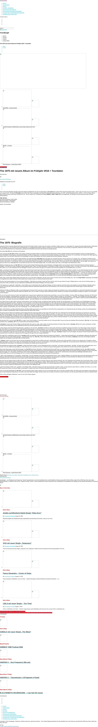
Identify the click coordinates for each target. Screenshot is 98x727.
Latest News (6, 5)
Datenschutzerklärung (9, 712)
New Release (32, 475)
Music (15, 475)
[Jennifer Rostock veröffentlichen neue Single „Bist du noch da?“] (21, 125)
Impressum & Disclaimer (9, 9)
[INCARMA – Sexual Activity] (21, 106)
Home (4, 3)
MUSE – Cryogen (7, 145)
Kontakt (5, 711)
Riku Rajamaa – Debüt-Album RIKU (12, 164)
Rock (37, 475)
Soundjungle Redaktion (5, 179)
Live (13, 475)
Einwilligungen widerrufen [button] (10, 14)
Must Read (20, 475)
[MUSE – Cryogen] (21, 144)
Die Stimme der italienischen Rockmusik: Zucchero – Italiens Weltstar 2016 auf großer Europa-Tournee (26, 612)
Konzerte (9, 475)
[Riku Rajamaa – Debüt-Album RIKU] (21, 163)
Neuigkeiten (26, 475)
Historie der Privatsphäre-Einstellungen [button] (13, 12)
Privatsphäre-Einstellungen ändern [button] (12, 11)
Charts (4, 6)
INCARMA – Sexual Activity (10, 108)
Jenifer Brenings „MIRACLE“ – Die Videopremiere (12, 611)
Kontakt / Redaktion (8, 8)
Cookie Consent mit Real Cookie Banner (9, 726)
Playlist (5, 37)
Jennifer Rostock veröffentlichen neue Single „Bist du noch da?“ (19, 126)
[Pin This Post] (50, 50)
